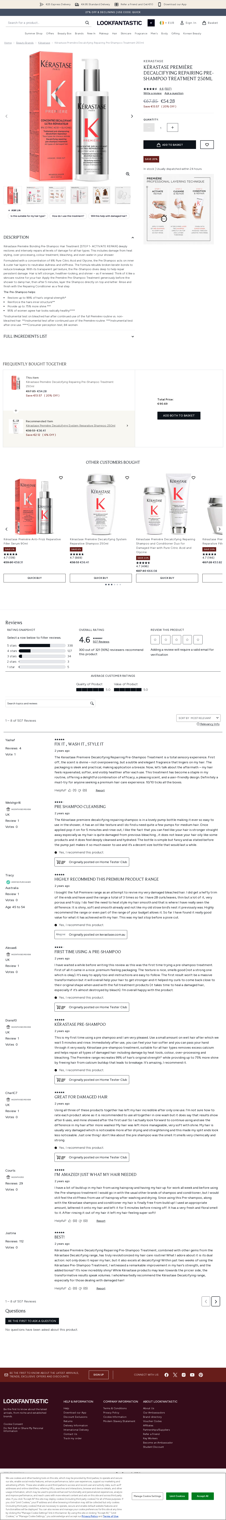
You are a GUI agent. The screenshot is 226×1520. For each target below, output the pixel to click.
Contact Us (70, 1434)
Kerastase (153, 61)
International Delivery (76, 1429)
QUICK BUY (35, 578)
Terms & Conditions (115, 1408)
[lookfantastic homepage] (119, 23)
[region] (113, 1496)
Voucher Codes (152, 1421)
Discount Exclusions (75, 1416)
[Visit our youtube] (192, 1375)
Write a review (152, 93)
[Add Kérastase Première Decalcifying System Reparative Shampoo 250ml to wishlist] (127, 477)
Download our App (75, 1412)
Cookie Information (114, 1416)
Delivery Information (76, 1425)
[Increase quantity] (172, 127)
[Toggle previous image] (6, 116)
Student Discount (153, 1446)
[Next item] (219, 529)
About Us (148, 1408)
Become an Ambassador (158, 1442)
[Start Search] (87, 23)
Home (8, 42)
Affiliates (148, 1425)
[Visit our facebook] (166, 1375)
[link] (188, 22)
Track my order (73, 1438)
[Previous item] (6, 529)
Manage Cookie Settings (147, 1496)
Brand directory (152, 1416)
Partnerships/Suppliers (156, 1429)
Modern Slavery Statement (119, 1421)
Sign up (98, 1374)
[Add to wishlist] (207, 144)
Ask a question (174, 93)
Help (66, 1408)
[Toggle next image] (132, 116)
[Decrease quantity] (149, 127)
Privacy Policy (111, 1412)
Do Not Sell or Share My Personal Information (23, 1430)
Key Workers (150, 1438)
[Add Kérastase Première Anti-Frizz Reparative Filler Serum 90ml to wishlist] (61, 477)
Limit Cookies (177, 1496)
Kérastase (44, 42)
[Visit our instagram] (183, 1375)
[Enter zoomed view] (127, 174)
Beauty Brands (25, 42)
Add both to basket (179, 415)
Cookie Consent (13, 1424)
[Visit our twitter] (175, 1375)
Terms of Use (110, 1516)
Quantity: (151, 119)
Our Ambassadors (154, 1412)
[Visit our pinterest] (201, 1375)
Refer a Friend (151, 1434)
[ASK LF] (151, 22)
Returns (68, 1421)
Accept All (202, 1496)
